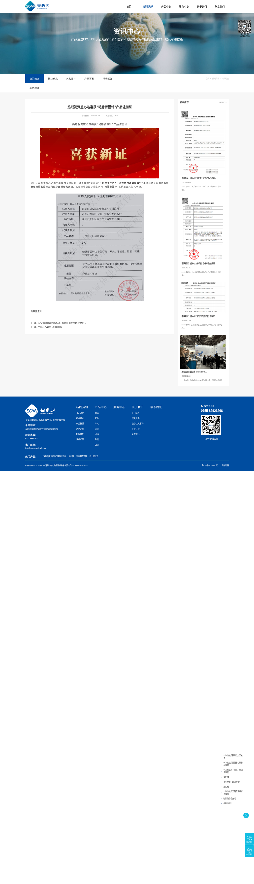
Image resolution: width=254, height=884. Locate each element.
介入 (97, 424)
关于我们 (202, 6)
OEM (97, 445)
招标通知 (108, 78)
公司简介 (136, 413)
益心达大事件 (138, 424)
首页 (129, 6)
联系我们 (220, 6)
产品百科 (89, 78)
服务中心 (184, 6)
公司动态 (34, 78)
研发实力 (136, 418)
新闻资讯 (148, 6)
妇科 (97, 434)
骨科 (97, 439)
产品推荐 (71, 78)
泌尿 (97, 429)
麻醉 (97, 413)
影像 (97, 418)
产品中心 (166, 6)
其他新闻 (34, 87)
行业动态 (53, 78)
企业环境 (136, 429)
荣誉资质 (136, 434)
